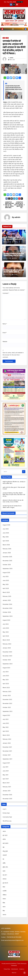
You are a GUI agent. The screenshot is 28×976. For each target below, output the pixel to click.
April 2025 (6, 588)
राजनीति (7, 37)
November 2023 (7, 656)
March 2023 (6, 687)
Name (5, 324)
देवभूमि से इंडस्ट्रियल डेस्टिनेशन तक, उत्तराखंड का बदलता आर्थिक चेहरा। (13, 239)
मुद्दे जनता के (5, 883)
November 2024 (7, 608)
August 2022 (6, 715)
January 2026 (7, 552)
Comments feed (7, 817)
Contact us (21, 969)
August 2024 (6, 620)
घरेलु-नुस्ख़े (5, 851)
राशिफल (4, 895)
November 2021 (7, 751)
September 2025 (7, 568)
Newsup (23, 963)
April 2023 (6, 683)
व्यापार (4, 906)
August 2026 (6, 525)
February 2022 (7, 739)
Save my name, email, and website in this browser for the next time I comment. (13, 355)
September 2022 (7, 711)
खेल (3, 847)
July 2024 (6, 624)
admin (11, 57)
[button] (23, 29)
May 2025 (6, 584)
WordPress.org (7, 821)
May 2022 (6, 727)
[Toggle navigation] (13, 29)
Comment (6, 293)
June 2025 (6, 580)
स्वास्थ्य (4, 914)
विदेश (4, 902)
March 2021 (6, 782)
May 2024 (6, 632)
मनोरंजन (4, 879)
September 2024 (7, 616)
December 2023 (7, 652)
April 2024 (6, 636)
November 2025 (7, 560)
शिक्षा (7, 251)
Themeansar (14, 965)
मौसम (4, 887)
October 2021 (7, 755)
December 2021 (7, 747)
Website (5, 341)
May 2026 (6, 537)
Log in (4, 809)
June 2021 (6, 771)
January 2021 (6, 790)
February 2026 (7, 548)
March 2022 (6, 735)
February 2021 (7, 786)
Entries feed (6, 813)
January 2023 (7, 695)
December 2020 (7, 794)
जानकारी (5, 855)
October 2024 (7, 612)
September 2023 (7, 663)
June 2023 (6, 675)
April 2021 (6, 779)
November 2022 (7, 703)
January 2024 (7, 648)
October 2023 (7, 660)
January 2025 (7, 600)
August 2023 (6, 667)
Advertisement (14, 969)
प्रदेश (4, 37)
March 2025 (6, 592)
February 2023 (7, 691)
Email (5, 332)
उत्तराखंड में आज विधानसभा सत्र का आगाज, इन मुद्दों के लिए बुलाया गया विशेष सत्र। (18, 204)
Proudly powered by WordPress (9, 963)
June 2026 (6, 533)
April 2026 (6, 541)
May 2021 (5, 775)
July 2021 (5, 767)
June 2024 (6, 628)
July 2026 (6, 529)
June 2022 (6, 723)
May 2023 (6, 679)
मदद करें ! (5, 875)
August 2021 (6, 763)
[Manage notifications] (24, 973)
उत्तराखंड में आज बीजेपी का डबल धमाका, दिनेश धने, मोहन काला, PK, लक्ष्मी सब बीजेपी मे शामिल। (9, 204)
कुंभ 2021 (5, 835)
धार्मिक (4, 863)
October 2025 (7, 564)
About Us (14, 972)
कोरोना (4, 839)
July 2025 (6, 576)
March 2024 (6, 640)
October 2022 (7, 707)
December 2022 (7, 699)
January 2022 (7, 743)
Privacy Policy (7, 969)
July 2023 (6, 671)
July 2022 (6, 719)
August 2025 (6, 572)
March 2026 (6, 544)
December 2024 (7, 604)
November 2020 (7, 798)
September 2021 (7, 759)
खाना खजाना (5, 843)
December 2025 (7, 556)
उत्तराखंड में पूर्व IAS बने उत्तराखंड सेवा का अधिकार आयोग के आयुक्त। (14, 272)
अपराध (4, 831)
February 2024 (7, 644)
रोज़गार (4, 899)
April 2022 (6, 731)
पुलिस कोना (5, 867)
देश (3, 859)
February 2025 (7, 596)
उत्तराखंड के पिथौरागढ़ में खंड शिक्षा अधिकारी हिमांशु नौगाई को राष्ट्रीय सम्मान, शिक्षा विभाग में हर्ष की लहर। (14, 256)
